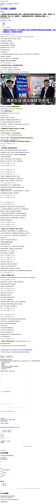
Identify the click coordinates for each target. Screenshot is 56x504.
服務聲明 (38, 488)
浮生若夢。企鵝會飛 (8, 9)
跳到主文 (2, 11)
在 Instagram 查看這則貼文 (6, 391)
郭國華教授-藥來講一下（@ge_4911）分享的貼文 (15, 407)
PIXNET (20, 488)
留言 (14, 427)
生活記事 (9, 431)
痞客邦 (11, 427)
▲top (1, 433)
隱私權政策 (34, 488)
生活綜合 (9, 20)
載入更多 (2, 435)
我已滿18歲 (2, 501)
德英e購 (27, 352)
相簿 (3, 22)
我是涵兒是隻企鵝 (3, 421)
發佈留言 (2, 442)
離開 (6, 501)
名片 (3, 25)
